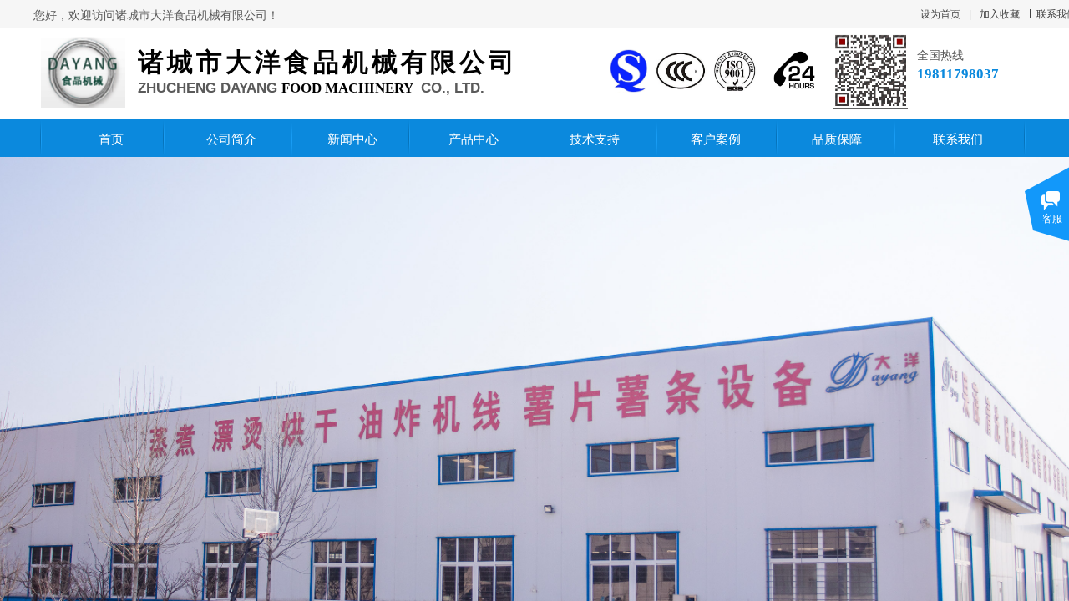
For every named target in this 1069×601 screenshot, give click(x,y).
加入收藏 (1000, 14)
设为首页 (940, 14)
